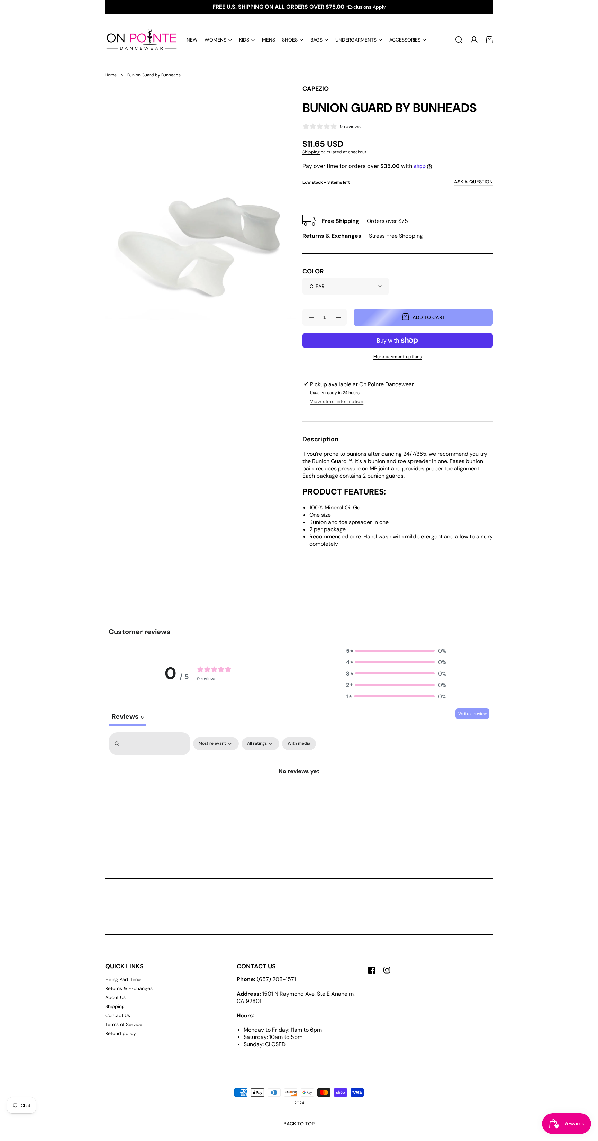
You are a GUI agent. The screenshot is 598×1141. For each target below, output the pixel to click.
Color (313, 271)
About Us (115, 997)
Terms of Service (123, 1024)
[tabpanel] (299, 789)
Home (111, 75)
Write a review (472, 713)
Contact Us (117, 1015)
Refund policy (120, 1033)
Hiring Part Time (123, 979)
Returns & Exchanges (129, 988)
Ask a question (473, 182)
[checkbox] (299, 743)
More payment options (397, 357)
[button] (218, 40)
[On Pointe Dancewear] (139, 39)
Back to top (299, 1124)
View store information (336, 401)
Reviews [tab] (127, 716)
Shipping (311, 152)
